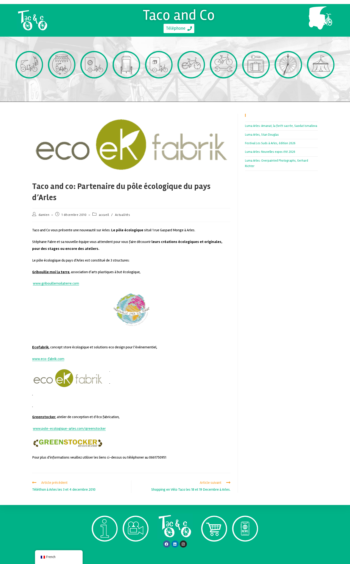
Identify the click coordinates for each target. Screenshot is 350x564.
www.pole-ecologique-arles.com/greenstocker (69, 428)
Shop (214, 550)
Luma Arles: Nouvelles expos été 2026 (270, 152)
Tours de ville (61, 87)
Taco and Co (179, 15)
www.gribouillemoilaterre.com (56, 283)
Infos (104, 550)
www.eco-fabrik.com (48, 358)
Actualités (122, 215)
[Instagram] (183, 544)
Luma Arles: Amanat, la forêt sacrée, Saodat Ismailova (281, 126)
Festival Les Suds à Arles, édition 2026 (270, 143)
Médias (136, 550)
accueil (104, 215)
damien (44, 215)
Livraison (159, 87)
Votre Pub (126, 87)
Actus (245, 550)
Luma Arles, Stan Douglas (262, 135)
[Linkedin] (175, 544)
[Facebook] (166, 544)
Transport (29, 87)
